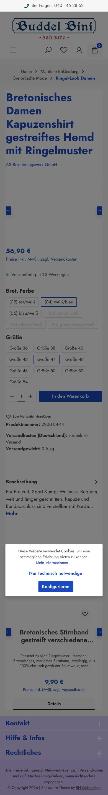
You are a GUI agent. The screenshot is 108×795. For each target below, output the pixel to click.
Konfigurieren (56, 586)
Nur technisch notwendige (55, 573)
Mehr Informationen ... (54, 562)
